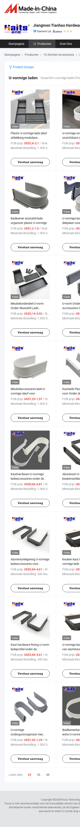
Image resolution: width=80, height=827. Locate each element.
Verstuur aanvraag (30, 162)
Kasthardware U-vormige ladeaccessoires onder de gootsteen (27, 478)
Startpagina (16, 44)
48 (47, 775)
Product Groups (23, 67)
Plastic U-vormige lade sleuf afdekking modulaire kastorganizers (29, 137)
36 (38, 775)
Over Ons (66, 44)
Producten (44, 44)
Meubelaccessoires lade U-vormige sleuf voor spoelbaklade (28, 393)
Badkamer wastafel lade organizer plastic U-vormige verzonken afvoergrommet (29, 222)
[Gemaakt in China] (31, 8)
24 (29, 774)
